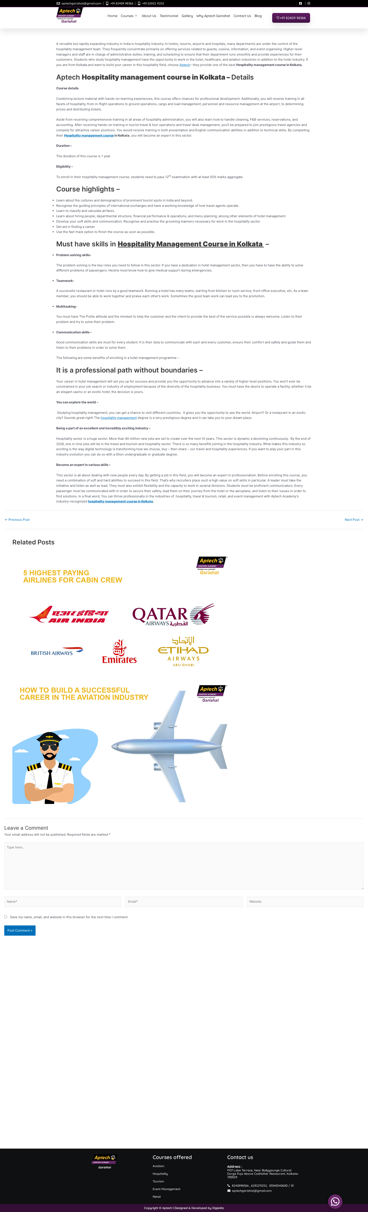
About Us (149, 16)
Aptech (185, 65)
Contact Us (242, 16)
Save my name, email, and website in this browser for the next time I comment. (69, 917)
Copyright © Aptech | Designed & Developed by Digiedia (184, 1208)
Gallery (187, 16)
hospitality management (119, 418)
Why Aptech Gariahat (213, 16)
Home (112, 16)
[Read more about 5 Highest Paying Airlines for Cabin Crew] (184, 615)
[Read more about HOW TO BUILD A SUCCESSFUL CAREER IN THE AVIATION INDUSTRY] (184, 742)
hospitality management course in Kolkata (120, 501)
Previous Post (17, 519)
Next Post (354, 519)
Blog (258, 16)
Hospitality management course (89, 135)
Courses (127, 16)
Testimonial (169, 16)
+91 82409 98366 (293, 18)
